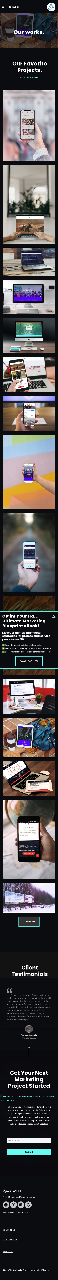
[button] (53, 615)
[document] (29, 640)
